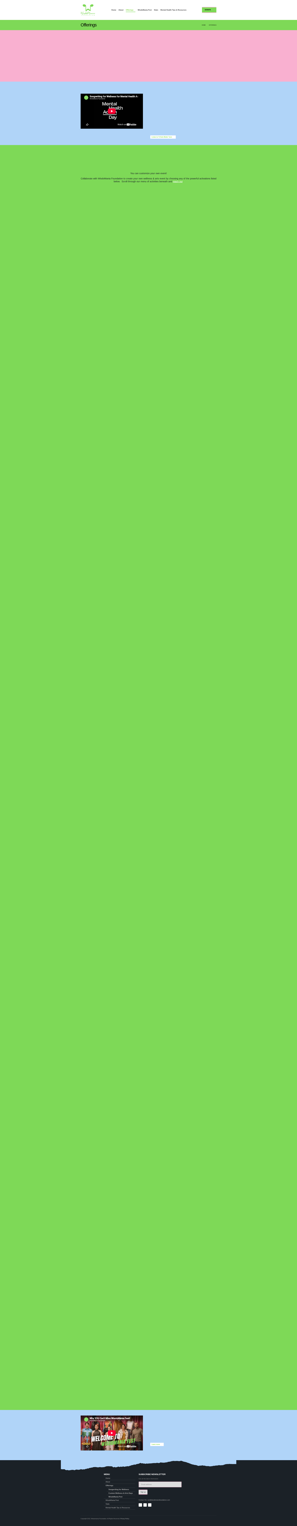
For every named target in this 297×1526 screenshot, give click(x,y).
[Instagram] (145, 1505)
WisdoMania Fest (145, 10)
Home (113, 10)
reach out (178, 181)
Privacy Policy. (124, 1519)
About (120, 10)
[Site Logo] (88, 10)
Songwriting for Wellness (118, 1489)
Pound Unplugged (166, 767)
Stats (156, 10)
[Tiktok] (149, 1505)
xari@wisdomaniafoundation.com (158, 1500)
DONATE (208, 10)
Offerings (129, 10)
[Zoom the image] (166, 677)
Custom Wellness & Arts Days (120, 1493)
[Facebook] (140, 1505)
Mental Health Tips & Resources (173, 10)
